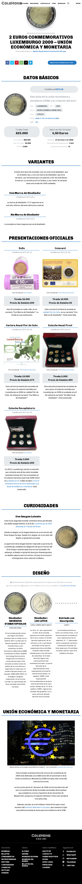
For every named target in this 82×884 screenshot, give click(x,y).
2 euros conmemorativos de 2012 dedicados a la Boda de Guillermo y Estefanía (22, 484)
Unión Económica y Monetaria (49, 110)
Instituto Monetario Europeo (37, 807)
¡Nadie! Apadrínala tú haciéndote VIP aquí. (49, 51)
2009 (58, 106)
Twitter (70, 866)
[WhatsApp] (21, 63)
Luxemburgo (42, 106)
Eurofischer (28, 293)
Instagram (71, 859)
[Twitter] (12, 63)
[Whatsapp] (63, 855)
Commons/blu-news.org (64, 767)
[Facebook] (8, 63)
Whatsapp (71, 855)
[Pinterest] (17, 63)
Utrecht (40, 114)
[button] (68, 3)
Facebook (71, 851)
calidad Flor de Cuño (51, 312)
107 (36, 122)
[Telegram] (30, 63)
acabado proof (13, 481)
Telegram (71, 862)
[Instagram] (63, 858)
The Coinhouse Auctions (66, 293)
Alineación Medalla (69, 586)
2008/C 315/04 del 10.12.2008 (47, 118)
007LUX (60, 89)
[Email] (26, 63)
